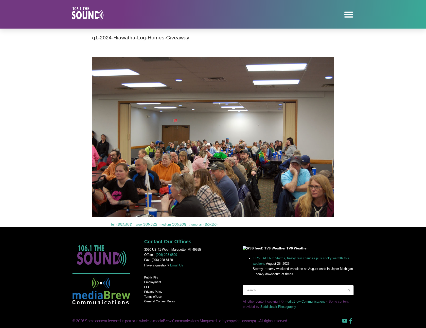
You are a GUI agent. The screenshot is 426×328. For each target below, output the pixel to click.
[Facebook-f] (351, 321)
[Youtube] (344, 321)
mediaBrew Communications (305, 301)
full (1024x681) (121, 224)
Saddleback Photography (278, 307)
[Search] (298, 290)
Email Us (176, 265)
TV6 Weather (297, 248)
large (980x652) (146, 224)
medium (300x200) (173, 224)
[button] (349, 14)
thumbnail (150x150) (203, 224)
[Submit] (349, 290)
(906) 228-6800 (166, 255)
